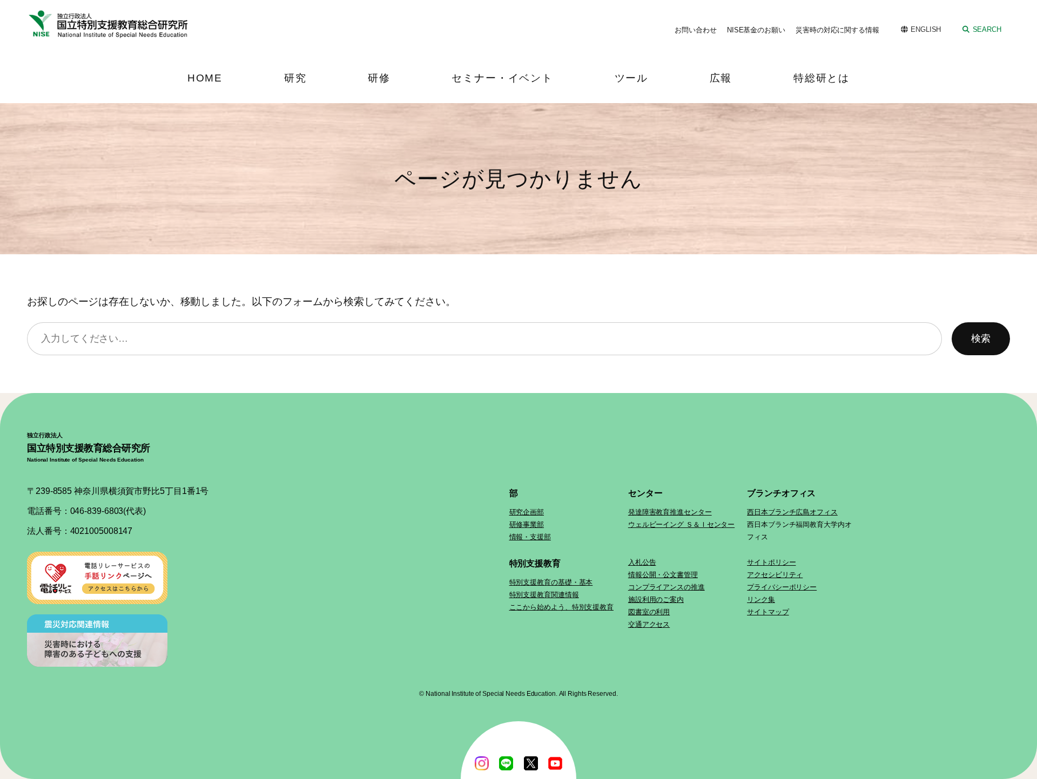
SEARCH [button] (987, 29)
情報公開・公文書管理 (663, 575)
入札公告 (642, 562)
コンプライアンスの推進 (666, 587)
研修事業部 (526, 524)
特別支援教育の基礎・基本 (551, 582)
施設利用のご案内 (656, 599)
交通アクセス (649, 624)
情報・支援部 (530, 537)
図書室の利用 (649, 612)
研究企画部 (526, 512)
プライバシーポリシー (782, 587)
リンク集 (761, 599)
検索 (981, 338)
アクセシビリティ (775, 575)
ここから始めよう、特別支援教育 (561, 607)
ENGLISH (926, 29)
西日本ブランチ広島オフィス (792, 512)
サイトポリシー (771, 562)
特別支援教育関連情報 (544, 595)
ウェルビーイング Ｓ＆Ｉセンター (681, 524)
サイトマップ (768, 612)
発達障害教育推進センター (670, 512)
